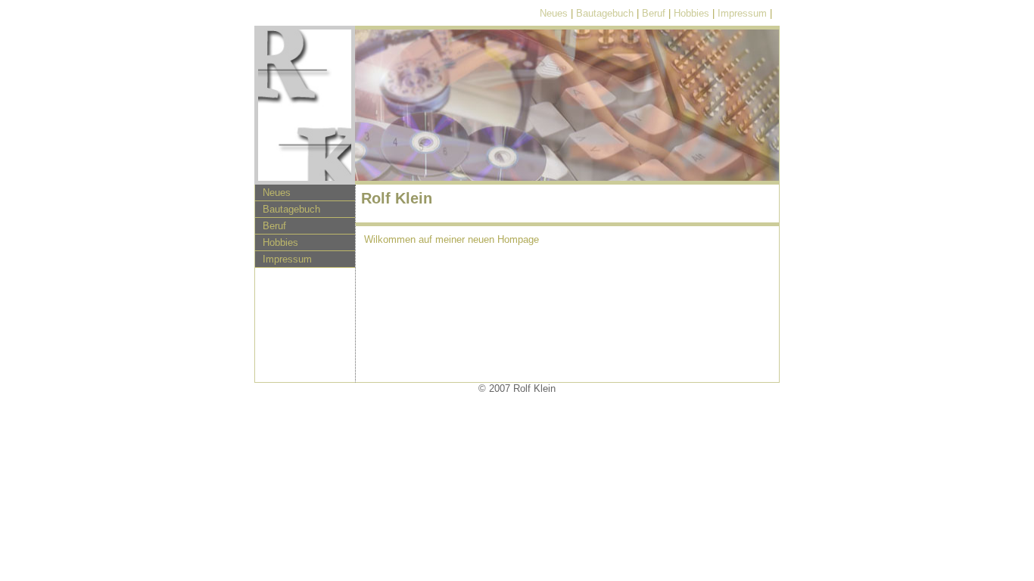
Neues (554, 13)
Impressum (742, 13)
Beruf (653, 13)
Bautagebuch (605, 13)
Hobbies (691, 13)
